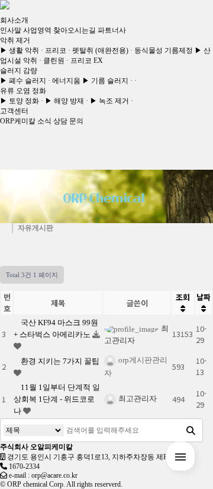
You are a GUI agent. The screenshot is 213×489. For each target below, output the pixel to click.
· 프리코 (53, 50)
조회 (183, 297)
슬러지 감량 (18, 70)
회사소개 (14, 20)
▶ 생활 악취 (19, 50)
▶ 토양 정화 (19, 101)
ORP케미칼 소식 (25, 121)
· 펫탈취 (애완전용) (98, 50)
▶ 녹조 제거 (109, 101)
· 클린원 (51, 60)
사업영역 (37, 30)
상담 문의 (68, 121)
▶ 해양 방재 (64, 101)
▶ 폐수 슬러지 (23, 81)
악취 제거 (15, 40)
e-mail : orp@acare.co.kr (43, 475)
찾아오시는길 (74, 30)
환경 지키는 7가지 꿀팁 (60, 361)
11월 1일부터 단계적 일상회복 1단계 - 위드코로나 (57, 399)
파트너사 (112, 30)
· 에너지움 (64, 81)
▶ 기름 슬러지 (105, 81)
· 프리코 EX (84, 60)
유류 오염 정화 (23, 91)
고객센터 (14, 111)
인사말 (10, 30)
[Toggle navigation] (12, 5)
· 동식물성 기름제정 (161, 50)
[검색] (190, 430)
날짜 (203, 297)
